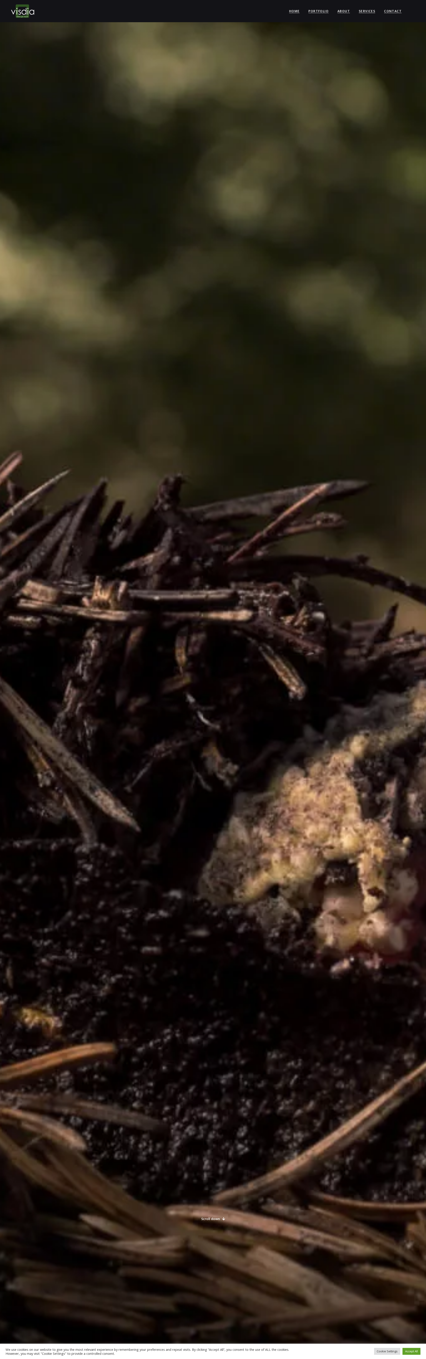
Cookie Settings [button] (387, 1351)
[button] (213, 1218)
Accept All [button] (411, 1351)
